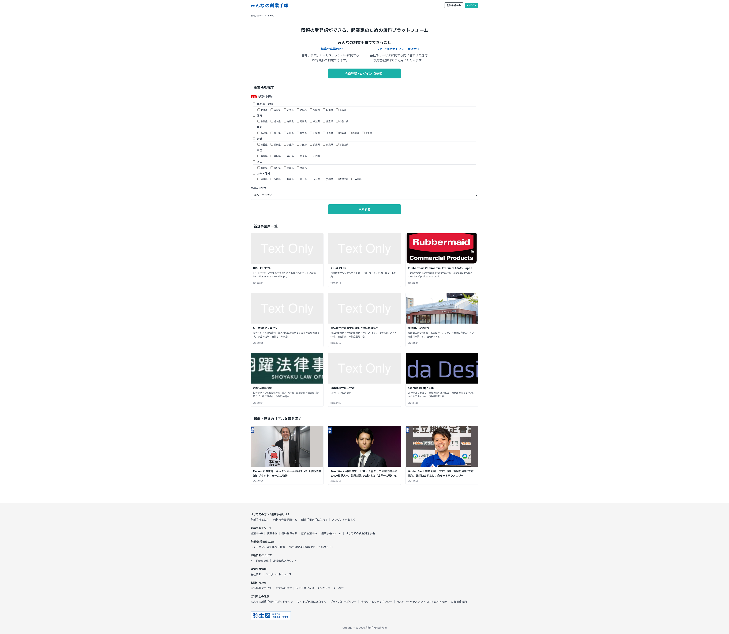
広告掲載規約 (459, 601)
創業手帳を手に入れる (314, 519)
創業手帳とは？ (260, 519)
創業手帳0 (257, 533)
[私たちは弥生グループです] (271, 615)
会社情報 (256, 574)
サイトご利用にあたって (311, 601)
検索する (364, 209)
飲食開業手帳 (309, 533)
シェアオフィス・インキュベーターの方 (320, 588)
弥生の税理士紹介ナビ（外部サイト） (311, 547)
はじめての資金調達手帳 (360, 533)
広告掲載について (261, 588)
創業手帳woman (331, 533)
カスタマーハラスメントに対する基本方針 (421, 601)
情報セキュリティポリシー (376, 601)
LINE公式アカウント (284, 560)
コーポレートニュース (278, 574)
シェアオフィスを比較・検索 (268, 547)
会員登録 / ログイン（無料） (364, 73)
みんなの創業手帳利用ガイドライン (272, 601)
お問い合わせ (284, 588)
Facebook (262, 560)
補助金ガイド (289, 533)
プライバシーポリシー (343, 601)
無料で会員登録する (285, 519)
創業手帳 (272, 533)
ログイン (471, 5)
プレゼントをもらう (344, 519)
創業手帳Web (454, 5)
